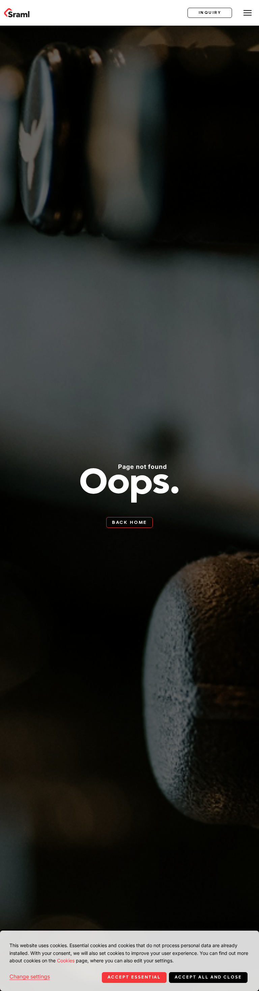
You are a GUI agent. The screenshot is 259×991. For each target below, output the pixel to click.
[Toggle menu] (247, 12)
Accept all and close (208, 977)
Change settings (29, 976)
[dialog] (129, 961)
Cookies (66, 960)
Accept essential (134, 977)
